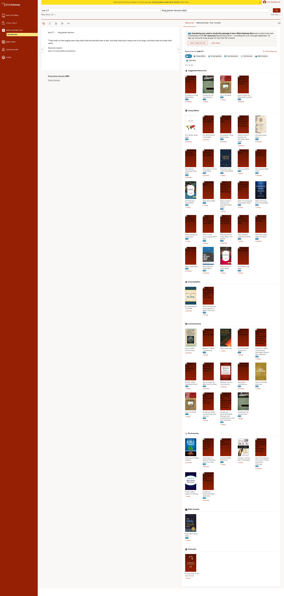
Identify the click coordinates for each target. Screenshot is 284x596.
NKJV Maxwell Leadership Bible (244, 236)
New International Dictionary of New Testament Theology (262, 461)
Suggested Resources (197, 70)
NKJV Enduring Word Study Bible (261, 202)
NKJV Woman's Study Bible (225, 268)
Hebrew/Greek (202, 23)
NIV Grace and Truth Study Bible (226, 170)
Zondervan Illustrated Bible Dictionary (209, 494)
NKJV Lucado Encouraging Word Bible (210, 237)
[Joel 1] (42, 49)
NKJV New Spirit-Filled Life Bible (261, 236)
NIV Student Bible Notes (261, 170)
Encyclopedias (194, 282)
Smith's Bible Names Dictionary (191, 493)
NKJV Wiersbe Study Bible (208, 268)
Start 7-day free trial (197, 43)
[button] (271, 2)
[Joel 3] (179, 49)
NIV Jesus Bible (243, 169)
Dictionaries (193, 433)
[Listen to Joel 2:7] (68, 23)
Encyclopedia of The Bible (191, 307)
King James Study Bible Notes (191, 96)
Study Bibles (193, 110)
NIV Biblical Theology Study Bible (191, 171)
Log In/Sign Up (273, 2)
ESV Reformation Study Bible (209, 136)
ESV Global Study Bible (191, 136)
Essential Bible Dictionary (225, 459)
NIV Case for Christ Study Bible (210, 170)
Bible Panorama (226, 348)
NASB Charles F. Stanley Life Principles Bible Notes (243, 138)
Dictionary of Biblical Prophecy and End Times (209, 460)
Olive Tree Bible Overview (261, 383)
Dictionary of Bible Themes (192, 459)
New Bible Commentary (242, 383)
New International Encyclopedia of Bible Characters (209, 308)
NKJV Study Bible (191, 267)
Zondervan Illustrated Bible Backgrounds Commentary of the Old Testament (227, 416)
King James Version (56, 76)
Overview (192, 549)
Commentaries (194, 324)
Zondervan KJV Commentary (208, 96)
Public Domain (54, 80)
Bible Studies (193, 509)
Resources (189, 23)
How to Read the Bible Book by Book (245, 96)
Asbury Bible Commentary (190, 349)
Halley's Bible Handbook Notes (191, 383)
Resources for (194, 51)
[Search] (276, 10)
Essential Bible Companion (243, 349)
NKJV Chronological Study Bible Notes (245, 202)
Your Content (215, 23)
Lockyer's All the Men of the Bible (244, 459)
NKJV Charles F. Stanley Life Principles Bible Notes (226, 204)
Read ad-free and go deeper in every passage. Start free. (151, 2)
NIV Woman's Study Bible (190, 202)
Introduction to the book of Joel (192, 575)
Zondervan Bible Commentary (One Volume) (209, 414)
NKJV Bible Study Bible (191, 535)
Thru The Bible (225, 95)
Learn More (215, 43)
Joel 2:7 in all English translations (61, 51)
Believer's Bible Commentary (208, 349)
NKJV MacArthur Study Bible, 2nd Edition (226, 237)
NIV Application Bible (261, 136)
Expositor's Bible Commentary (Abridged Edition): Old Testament (262, 351)
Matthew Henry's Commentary (226, 383)
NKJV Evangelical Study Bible (191, 236)
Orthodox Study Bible (243, 268)
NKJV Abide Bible (209, 201)
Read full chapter (55, 48)
